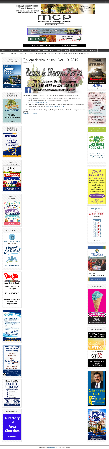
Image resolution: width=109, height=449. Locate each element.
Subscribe (93, 50)
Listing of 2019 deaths (30, 113)
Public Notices (62, 54)
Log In (105, 2)
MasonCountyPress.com (54, 447)
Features (32, 54)
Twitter (29, 50)
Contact (65, 50)
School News (49, 54)
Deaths (10, 54)
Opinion (40, 54)
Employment (73, 54)
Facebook (11, 50)
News (58, 50)
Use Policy (74, 50)
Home (3, 50)
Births (3, 54)
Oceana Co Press (48, 50)
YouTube (37, 50)
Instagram (21, 50)
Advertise (84, 50)
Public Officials (21, 54)
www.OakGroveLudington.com (37, 102)
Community (84, 54)
